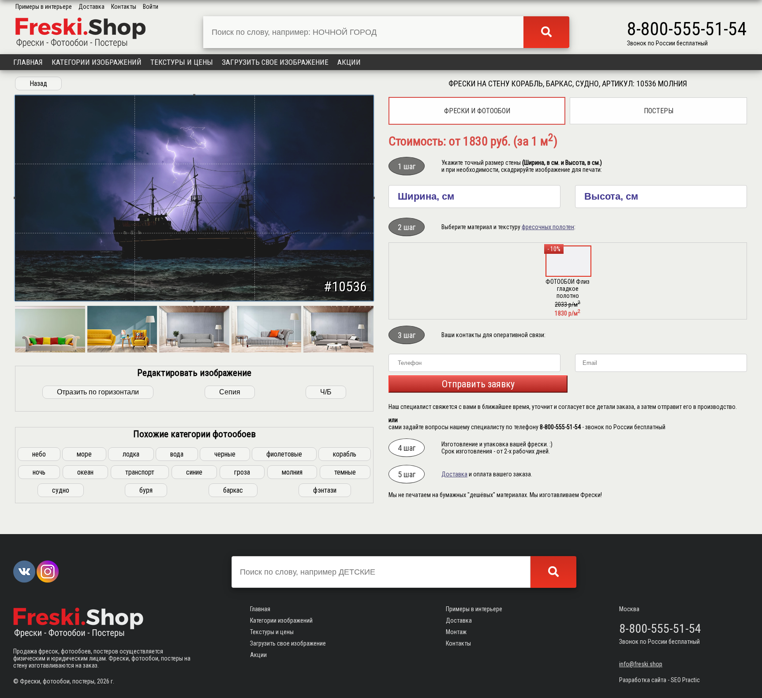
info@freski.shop (640, 664)
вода (176, 454)
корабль (344, 454)
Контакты (123, 6)
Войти (150, 6)
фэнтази (324, 490)
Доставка (91, 6)
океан (85, 472)
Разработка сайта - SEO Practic (659, 679)
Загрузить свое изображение (275, 62)
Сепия (229, 392)
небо (39, 454)
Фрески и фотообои (477, 111)
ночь (39, 472)
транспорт (139, 472)
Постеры (658, 111)
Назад (38, 83)
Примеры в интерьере (43, 6)
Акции (349, 62)
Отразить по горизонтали (98, 392)
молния (292, 472)
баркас (233, 490)
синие (194, 472)
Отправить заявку (478, 384)
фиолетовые (284, 454)
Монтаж (456, 631)
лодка (131, 454)
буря (146, 490)
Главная (28, 62)
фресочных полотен (548, 226)
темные (345, 472)
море (84, 454)
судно (60, 490)
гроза (242, 472)
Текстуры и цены (181, 62)
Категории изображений (97, 62)
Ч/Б (326, 392)
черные (224, 454)
